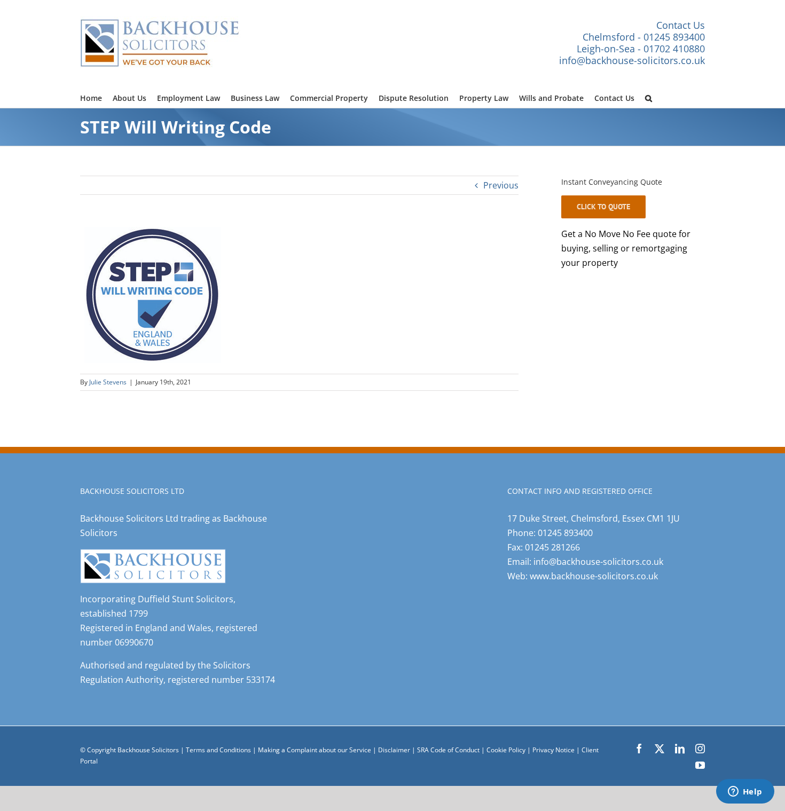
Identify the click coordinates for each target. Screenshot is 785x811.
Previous (501, 185)
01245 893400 (565, 533)
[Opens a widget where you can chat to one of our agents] (745, 792)
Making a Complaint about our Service (315, 749)
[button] (648, 96)
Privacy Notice (554, 749)
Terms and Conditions (218, 749)
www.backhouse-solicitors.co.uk (594, 576)
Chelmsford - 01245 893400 (644, 37)
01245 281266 (552, 547)
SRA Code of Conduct (448, 749)
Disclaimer (394, 749)
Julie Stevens (108, 382)
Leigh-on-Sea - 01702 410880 (641, 48)
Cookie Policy (506, 749)
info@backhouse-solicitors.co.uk (632, 60)
